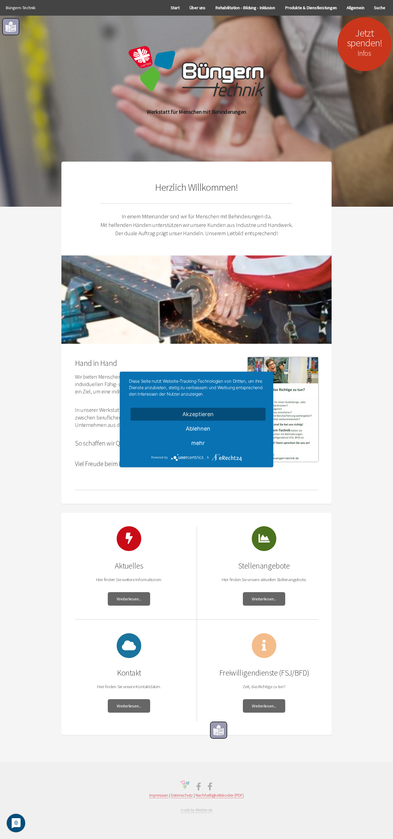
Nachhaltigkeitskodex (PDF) (220, 795)
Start (175, 7)
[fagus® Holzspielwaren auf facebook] (210, 788)
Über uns (197, 7)
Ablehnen (198, 428)
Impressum (158, 795)
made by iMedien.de (196, 810)
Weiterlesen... (129, 599)
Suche (379, 7)
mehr (198, 443)
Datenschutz (182, 795)
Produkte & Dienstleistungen (311, 7)
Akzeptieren (198, 414)
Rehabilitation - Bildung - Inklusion (245, 7)
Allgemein (355, 7)
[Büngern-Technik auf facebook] (198, 788)
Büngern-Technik (21, 7)
